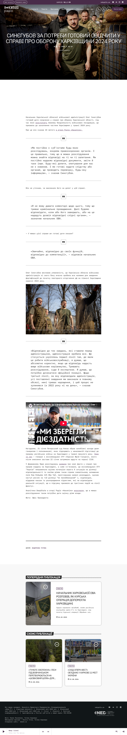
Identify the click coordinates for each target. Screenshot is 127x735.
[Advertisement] (63, 100)
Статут (46, 711)
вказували (79, 490)
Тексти (63, 30)
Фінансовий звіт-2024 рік (30, 711)
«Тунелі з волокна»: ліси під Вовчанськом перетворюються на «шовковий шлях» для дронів (42, 675)
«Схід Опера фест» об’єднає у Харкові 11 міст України (82, 672)
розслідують (41, 123)
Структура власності (24, 709)
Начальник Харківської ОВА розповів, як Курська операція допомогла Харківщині (75, 598)
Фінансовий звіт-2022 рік (46, 709)
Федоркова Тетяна (39, 548)
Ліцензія (56, 711)
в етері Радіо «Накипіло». (69, 130)
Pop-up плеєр (118, 9)
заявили (63, 464)
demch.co (23, 722)
